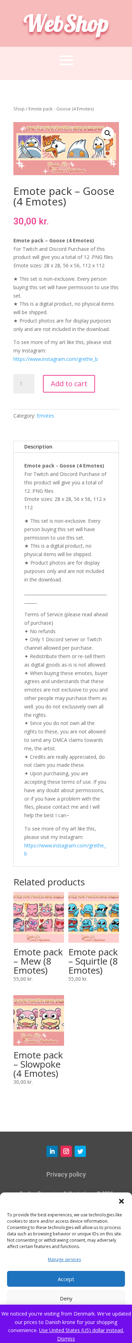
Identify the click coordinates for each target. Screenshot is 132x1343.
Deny (66, 1298)
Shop (19, 109)
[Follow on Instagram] (66, 1151)
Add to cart (69, 383)
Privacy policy (66, 1174)
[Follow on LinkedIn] (52, 1151)
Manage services (64, 1259)
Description (38, 446)
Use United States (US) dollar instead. (81, 1330)
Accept (66, 1278)
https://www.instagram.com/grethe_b (55, 359)
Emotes (45, 415)
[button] (121, 1201)
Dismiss (66, 1338)
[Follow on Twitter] (80, 1151)
